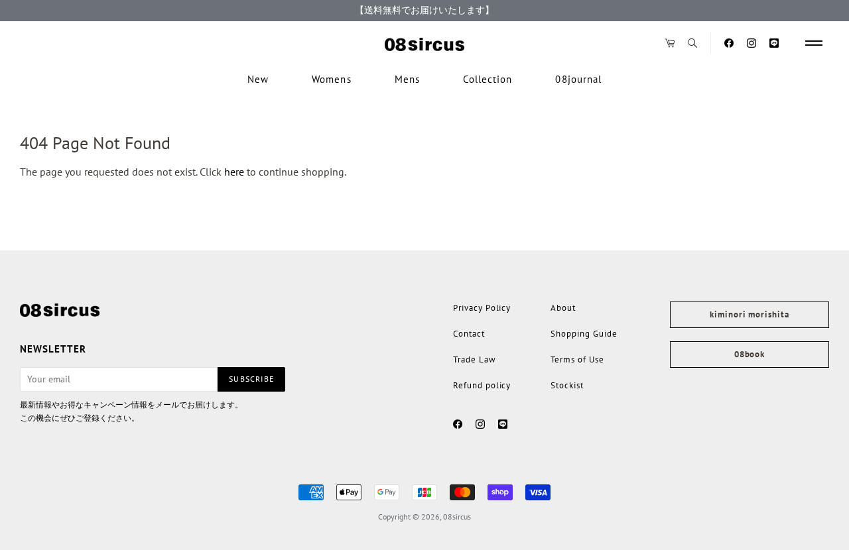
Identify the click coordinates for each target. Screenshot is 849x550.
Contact (469, 333)
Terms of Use (577, 359)
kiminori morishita (749, 314)
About (563, 307)
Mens (407, 79)
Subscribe (251, 379)
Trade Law (474, 359)
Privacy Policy (482, 307)
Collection (488, 79)
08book (749, 354)
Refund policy (482, 385)
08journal (578, 79)
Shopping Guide (584, 333)
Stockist (567, 385)
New (258, 79)
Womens (331, 79)
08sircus (457, 517)
